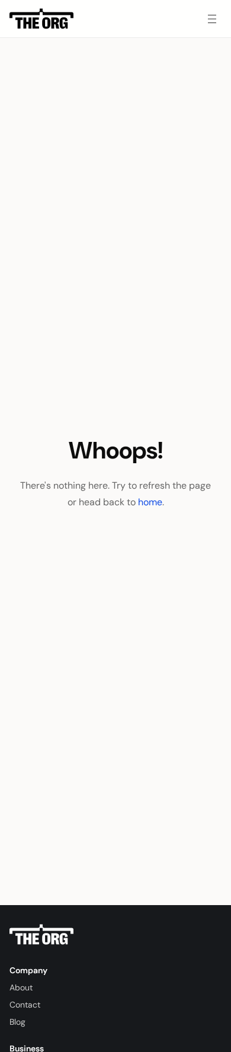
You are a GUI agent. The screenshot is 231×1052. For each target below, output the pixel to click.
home (150, 502)
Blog (17, 1021)
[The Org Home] (41, 19)
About (21, 987)
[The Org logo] (41, 934)
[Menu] (212, 18)
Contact (24, 1004)
